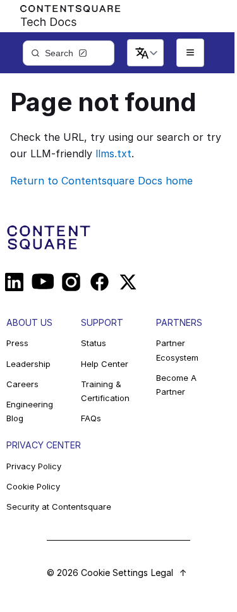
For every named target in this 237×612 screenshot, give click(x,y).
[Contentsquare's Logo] (64, 13)
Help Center (104, 364)
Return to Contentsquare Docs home (101, 180)
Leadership (28, 364)
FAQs (91, 418)
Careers (22, 384)
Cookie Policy (33, 486)
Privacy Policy (33, 466)
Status (93, 343)
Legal (162, 572)
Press (17, 343)
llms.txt (113, 153)
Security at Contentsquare (58, 506)
